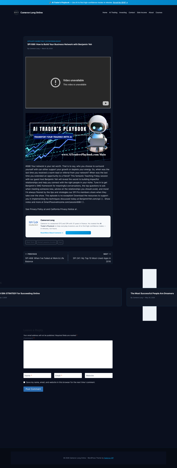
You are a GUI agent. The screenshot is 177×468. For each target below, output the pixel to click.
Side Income (142, 12)
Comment (29, 338)
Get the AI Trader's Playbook (78, 233)
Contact (132, 12)
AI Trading (113, 12)
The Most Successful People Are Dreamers (152, 293)
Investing (123, 12)
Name (28, 375)
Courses (159, 12)
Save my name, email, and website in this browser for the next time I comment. (60, 382)
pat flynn (31, 242)
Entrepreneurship (53, 41)
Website (90, 375)
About (151, 12)
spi (60, 242)
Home (105, 12)
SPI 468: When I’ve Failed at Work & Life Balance (44, 258)
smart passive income (47, 242)
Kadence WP (109, 458)
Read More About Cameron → (52, 233)
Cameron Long (34, 48)
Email (58, 375)
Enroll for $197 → (120, 2)
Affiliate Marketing (35, 41)
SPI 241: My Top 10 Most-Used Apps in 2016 (92, 258)
